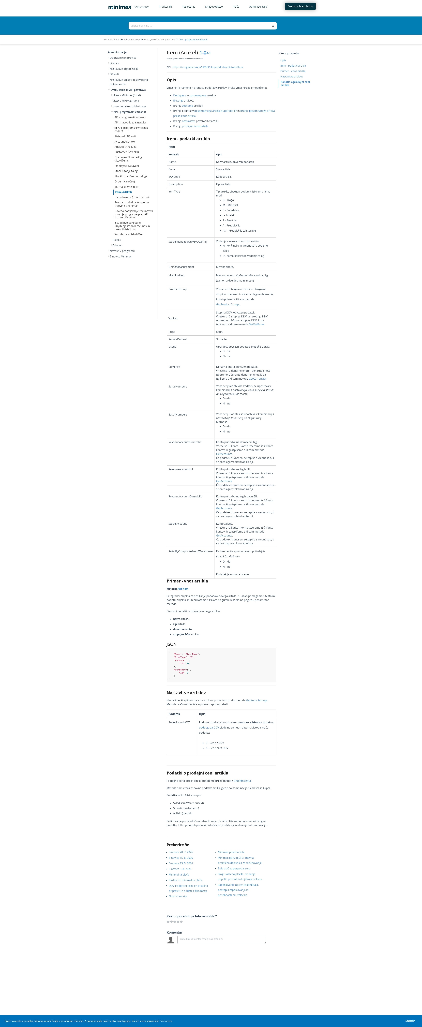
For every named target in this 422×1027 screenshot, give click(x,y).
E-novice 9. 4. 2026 (182, 869)
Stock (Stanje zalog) (126, 171)
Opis (283, 60)
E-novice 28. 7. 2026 (183, 852)
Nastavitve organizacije (124, 69)
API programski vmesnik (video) (131, 129)
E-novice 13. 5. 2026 (183, 863)
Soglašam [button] (410, 1021)
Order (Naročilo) (125, 181)
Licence (114, 63)
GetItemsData (242, 781)
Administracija (132, 39)
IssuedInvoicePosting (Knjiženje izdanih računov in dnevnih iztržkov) (132, 226)
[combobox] (199, 26)
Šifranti (114, 74)
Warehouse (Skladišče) (129, 234)
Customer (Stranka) (127, 152)
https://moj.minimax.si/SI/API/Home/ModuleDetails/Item (208, 67)
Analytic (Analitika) (126, 147)
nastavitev (188, 121)
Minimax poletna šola (233, 852)
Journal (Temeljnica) (127, 187)
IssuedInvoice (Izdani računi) (132, 197)
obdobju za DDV (209, 727)
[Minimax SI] (119, 4)
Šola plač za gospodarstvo (236, 868)
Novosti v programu (122, 251)
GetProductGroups (228, 304)
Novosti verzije (180, 896)
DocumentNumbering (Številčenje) (128, 158)
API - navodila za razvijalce (131, 122)
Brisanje (178, 100)
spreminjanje (198, 95)
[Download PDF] (201, 53)
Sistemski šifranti (125, 136)
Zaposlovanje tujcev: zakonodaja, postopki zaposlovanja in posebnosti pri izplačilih (238, 890)
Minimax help (111, 39)
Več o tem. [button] (166, 1021)
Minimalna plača (181, 874)
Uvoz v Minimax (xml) (126, 101)
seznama (188, 105)
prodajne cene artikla (195, 126)
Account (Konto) (125, 141)
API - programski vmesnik (193, 39)
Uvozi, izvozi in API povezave (159, 39)
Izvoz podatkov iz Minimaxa (129, 106)
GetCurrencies (258, 378)
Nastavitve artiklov (291, 76)
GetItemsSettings (257, 700)
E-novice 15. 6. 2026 (183, 858)
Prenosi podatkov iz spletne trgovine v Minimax (132, 204)
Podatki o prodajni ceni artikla (295, 83)
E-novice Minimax (120, 256)
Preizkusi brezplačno (300, 6)
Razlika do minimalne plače (188, 880)
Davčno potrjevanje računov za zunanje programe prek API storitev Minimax (134, 214)
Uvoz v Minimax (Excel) (127, 95)
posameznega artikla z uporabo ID (215, 111)
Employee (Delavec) (127, 166)
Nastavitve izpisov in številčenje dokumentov (129, 82)
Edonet (117, 245)
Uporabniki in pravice (123, 58)
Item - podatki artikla (293, 65)
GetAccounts (224, 454)
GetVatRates (256, 324)
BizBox (117, 240)
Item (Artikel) (123, 192)
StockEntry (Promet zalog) (131, 176)
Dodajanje (180, 95)
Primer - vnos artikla (292, 71)
